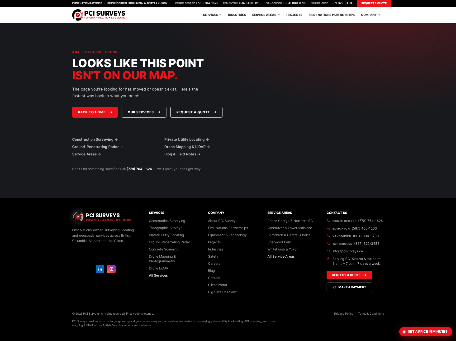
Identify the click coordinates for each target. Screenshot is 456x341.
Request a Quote (374, 3)
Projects (294, 15)
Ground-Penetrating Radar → (97, 146)
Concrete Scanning (164, 249)
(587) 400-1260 (242, 3)
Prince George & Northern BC (290, 221)
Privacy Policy (343, 313)
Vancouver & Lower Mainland (289, 228)
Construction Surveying (167, 221)
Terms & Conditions (371, 313)
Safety (213, 256)
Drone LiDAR (158, 268)
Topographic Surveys (165, 228)
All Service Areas (281, 256)
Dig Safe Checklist (222, 292)
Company (369, 15)
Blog (211, 271)
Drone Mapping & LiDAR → (187, 146)
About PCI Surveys (222, 221)
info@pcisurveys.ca (347, 251)
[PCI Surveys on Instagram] (111, 269)
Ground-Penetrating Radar (169, 242)
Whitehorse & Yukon (282, 249)
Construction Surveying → (95, 139)
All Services (158, 275)
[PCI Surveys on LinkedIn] (100, 269)
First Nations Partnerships (331, 15)
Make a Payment (352, 287)
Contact (214, 278)
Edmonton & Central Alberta (288, 235)
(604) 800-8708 (286, 3)
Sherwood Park (279, 242)
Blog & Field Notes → (182, 154)
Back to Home (92, 112)
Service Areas (264, 15)
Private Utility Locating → (186, 139)
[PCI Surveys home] (98, 15)
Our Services (141, 112)
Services (210, 15)
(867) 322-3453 (331, 3)
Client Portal (217, 285)
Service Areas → (86, 154)
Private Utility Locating (166, 235)
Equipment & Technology (227, 235)
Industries (237, 15)
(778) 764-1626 (196, 3)
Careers (214, 263)
